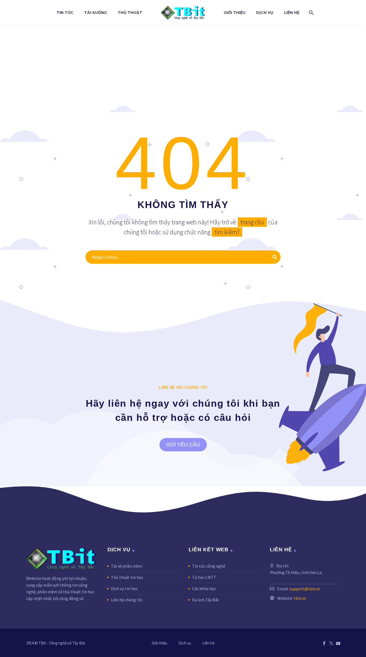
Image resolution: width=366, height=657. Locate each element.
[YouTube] (338, 643)
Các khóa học (204, 588)
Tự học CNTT (204, 577)
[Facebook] (324, 643)
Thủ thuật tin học (127, 577)
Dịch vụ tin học (124, 588)
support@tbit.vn (305, 588)
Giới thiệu (234, 12)
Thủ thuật (130, 12)
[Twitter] (331, 643)
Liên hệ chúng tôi (126, 599)
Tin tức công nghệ (208, 566)
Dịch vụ (264, 12)
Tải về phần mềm (126, 566)
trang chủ (252, 222)
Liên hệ (291, 12)
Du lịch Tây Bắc (205, 599)
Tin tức (65, 12)
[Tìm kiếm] (310, 12)
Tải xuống (95, 12)
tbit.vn (300, 598)
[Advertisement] (183, 65)
